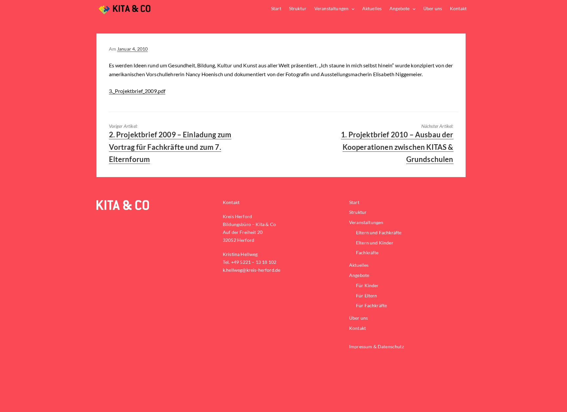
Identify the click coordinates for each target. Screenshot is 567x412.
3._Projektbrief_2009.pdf (137, 91)
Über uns (432, 8)
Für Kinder (367, 285)
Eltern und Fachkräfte (378, 232)
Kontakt (458, 8)
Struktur (297, 8)
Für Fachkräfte (371, 305)
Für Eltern (366, 295)
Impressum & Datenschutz (376, 346)
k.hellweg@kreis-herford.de (251, 270)
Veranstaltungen (331, 8)
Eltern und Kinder (374, 242)
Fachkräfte (367, 252)
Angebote (399, 8)
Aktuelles (372, 8)
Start (276, 8)
